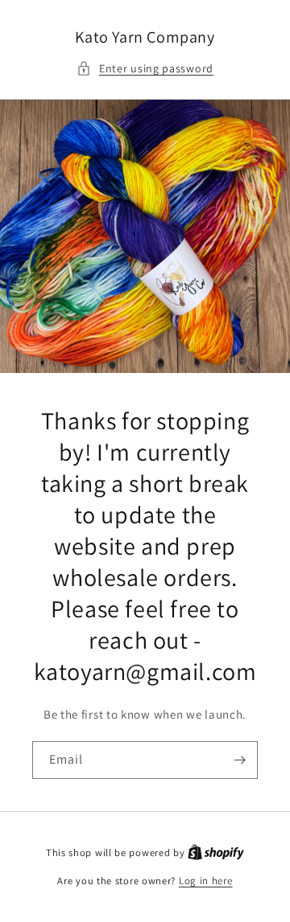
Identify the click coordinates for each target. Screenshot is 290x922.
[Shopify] (216, 852)
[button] (145, 69)
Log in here (206, 880)
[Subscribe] (239, 760)
